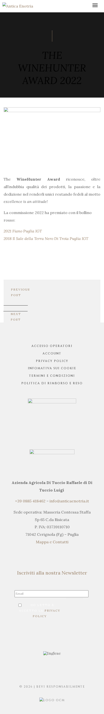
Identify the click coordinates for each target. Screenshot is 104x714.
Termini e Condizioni (52, 376)
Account (52, 353)
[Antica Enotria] (18, 5)
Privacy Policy (52, 361)
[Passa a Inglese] (52, 653)
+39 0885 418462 (30, 501)
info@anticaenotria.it (69, 501)
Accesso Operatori (52, 346)
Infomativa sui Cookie (52, 368)
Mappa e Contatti (52, 541)
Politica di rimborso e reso (52, 383)
